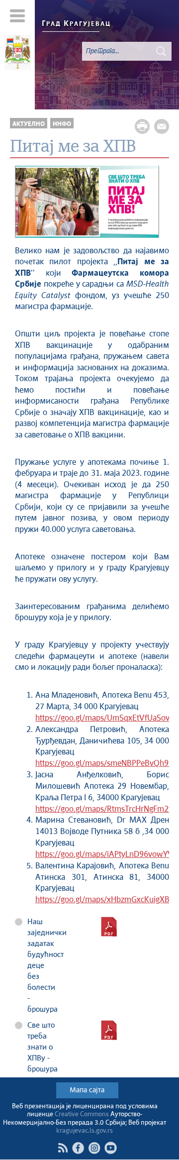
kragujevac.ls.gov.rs (84, 1131)
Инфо (62, 124)
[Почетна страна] (17, 54)
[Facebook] (78, 1148)
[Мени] (17, 15)
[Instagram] (94, 1148)
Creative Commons (82, 1114)
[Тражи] (161, 51)
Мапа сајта (87, 1090)
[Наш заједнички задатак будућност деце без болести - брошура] (109, 927)
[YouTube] (110, 1148)
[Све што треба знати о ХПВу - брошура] (109, 1030)
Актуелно (28, 124)
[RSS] (63, 1148)
